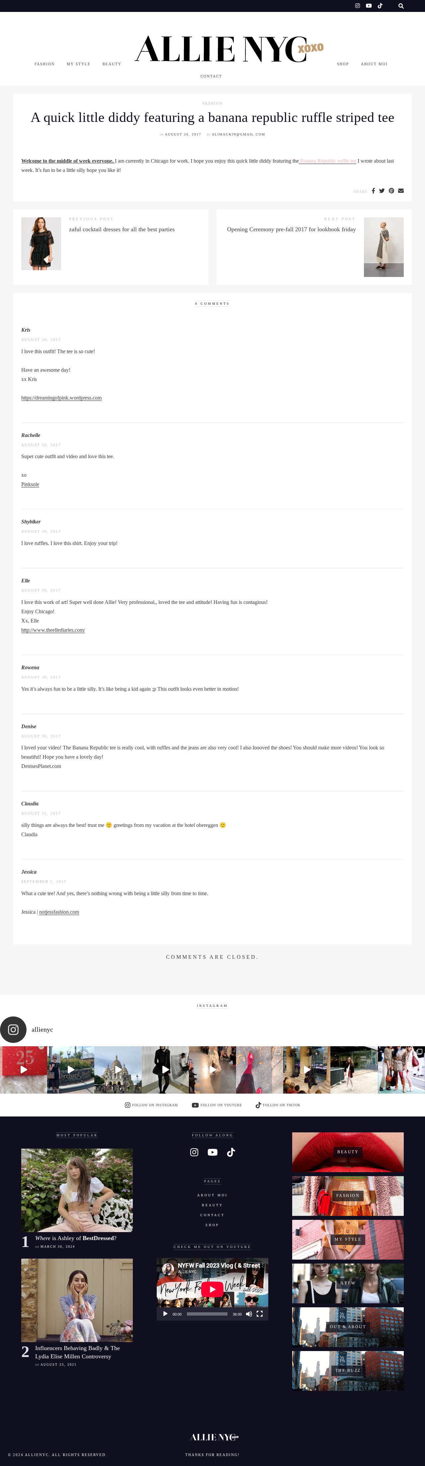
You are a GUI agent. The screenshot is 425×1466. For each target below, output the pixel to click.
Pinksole (30, 484)
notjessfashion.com (59, 912)
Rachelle (30, 435)
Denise (28, 726)
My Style (79, 64)
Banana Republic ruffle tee (327, 161)
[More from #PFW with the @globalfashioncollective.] (212, 1069)
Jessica (29, 872)
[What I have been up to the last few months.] (70, 1069)
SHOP (343, 64)
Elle (25, 580)
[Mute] (249, 1314)
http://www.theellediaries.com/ (53, 630)
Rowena (30, 667)
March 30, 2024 (58, 1246)
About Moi (374, 64)
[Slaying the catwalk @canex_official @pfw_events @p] (306, 1069)
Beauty (112, 64)
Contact (211, 76)
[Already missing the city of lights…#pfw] (259, 1069)
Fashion (45, 64)
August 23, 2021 (59, 1364)
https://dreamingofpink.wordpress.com (61, 398)
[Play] (165, 1314)
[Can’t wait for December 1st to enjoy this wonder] (23, 1069)
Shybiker (31, 521)
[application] (212, 1289)
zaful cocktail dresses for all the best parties (122, 229)
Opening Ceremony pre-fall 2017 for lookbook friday (291, 229)
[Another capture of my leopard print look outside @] (401, 1069)
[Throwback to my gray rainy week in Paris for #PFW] (165, 1069)
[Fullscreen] (259, 1314)
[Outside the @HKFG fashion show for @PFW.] (354, 1069)
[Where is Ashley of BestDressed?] (77, 1190)
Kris (25, 330)
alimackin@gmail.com (238, 134)
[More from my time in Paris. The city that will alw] (117, 1069)
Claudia (30, 803)
